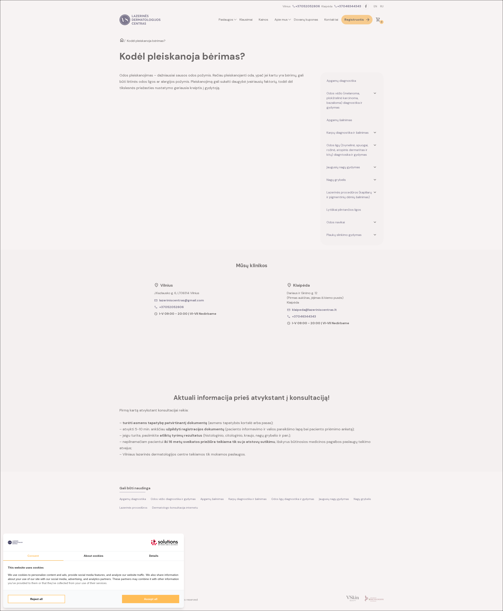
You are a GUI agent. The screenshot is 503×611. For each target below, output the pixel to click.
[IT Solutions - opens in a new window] (164, 542)
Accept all (150, 599)
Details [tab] (153, 555)
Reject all (36, 599)
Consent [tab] (33, 555)
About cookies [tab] (93, 555)
